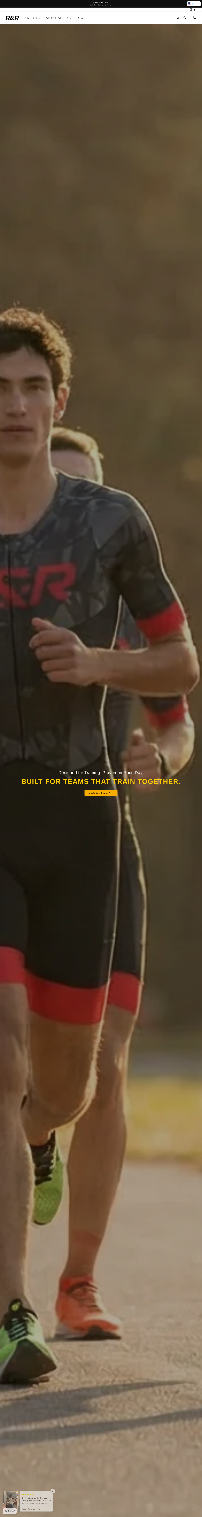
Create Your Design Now (101, 793)
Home (26, 18)
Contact (70, 18)
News (80, 18)
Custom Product (53, 18)
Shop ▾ (36, 18)
